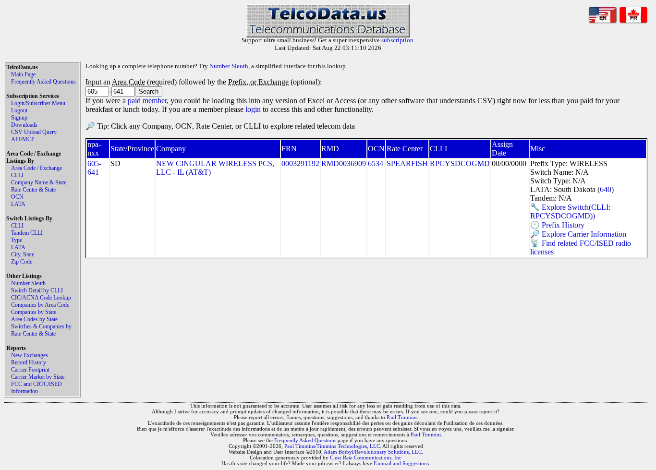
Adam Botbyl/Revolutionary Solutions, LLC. (373, 452)
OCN (17, 196)
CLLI (17, 175)
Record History (28, 362)
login (253, 109)
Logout (19, 110)
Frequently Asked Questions (43, 81)
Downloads (24, 124)
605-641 (94, 167)
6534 (375, 163)
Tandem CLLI (27, 232)
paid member (147, 100)
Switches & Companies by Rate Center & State (41, 330)
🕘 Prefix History (557, 225)
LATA (18, 204)
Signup (19, 117)
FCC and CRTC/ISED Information (36, 388)
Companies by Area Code (40, 304)
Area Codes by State (34, 319)
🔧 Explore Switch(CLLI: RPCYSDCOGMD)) (570, 211)
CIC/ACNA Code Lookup (41, 297)
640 (605, 189)
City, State (22, 254)
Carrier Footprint (30, 369)
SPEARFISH (407, 163)
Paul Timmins (402, 417)
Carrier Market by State (37, 377)
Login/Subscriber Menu (38, 103)
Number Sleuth (28, 283)
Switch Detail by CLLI (37, 290)
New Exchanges (29, 355)
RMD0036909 (343, 163)
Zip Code (21, 261)
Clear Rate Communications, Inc (365, 457)
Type (16, 240)
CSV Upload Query (34, 132)
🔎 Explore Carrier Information (578, 234)
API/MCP (23, 139)
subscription (397, 40)
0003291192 (300, 163)
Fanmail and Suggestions (401, 463)
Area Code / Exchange (36, 168)
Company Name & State (38, 182)
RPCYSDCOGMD (460, 163)
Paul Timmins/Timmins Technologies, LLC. (332, 446)
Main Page (23, 74)
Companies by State (33, 312)
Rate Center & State (33, 189)
